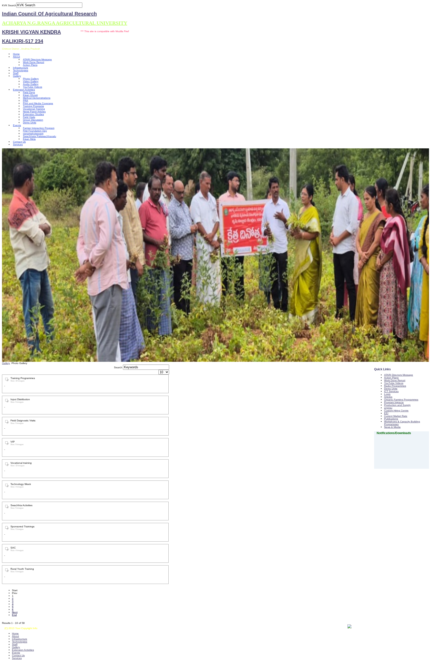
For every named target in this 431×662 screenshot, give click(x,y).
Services (18, 144)
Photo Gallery (31, 78)
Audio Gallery (30, 84)
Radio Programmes (395, 385)
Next (14, 612)
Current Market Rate (395, 416)
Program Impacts (394, 402)
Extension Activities (24, 89)
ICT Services (391, 391)
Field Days (29, 92)
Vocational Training (34, 108)
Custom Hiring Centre (396, 410)
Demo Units (29, 122)
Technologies (20, 70)
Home (16, 54)
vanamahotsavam (33, 133)
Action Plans (30, 65)
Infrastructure (20, 67)
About (16, 56)
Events (17, 125)
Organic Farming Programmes (401, 399)
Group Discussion (33, 119)
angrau (388, 407)
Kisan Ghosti (30, 95)
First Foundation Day (35, 130)
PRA (25, 100)
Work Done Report (33, 62)
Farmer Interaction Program (38, 128)
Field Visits (29, 117)
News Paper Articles (34, 111)
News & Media (392, 427)
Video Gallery (30, 81)
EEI (386, 413)
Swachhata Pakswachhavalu (39, 136)
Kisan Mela (29, 139)
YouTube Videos (32, 87)
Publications (391, 418)
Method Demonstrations (36, 97)
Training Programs (33, 106)
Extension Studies (33, 114)
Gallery (17, 76)
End (14, 615)
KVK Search (9, 5)
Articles (388, 396)
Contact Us (19, 141)
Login (387, 394)
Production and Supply (397, 405)
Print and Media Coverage (38, 103)
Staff (15, 73)
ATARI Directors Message (37, 59)
